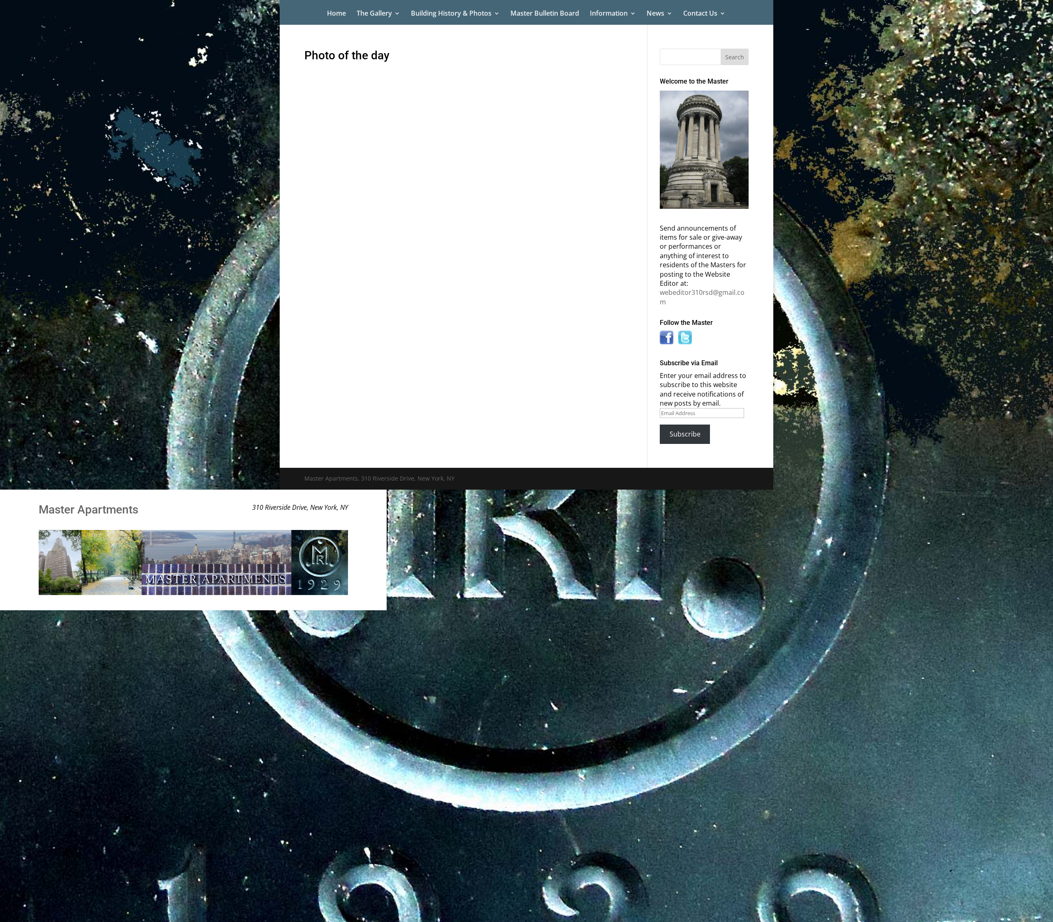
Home (336, 14)
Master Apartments (88, 509)
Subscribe (685, 434)
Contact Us (700, 14)
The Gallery (374, 14)
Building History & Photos (451, 14)
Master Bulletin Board (544, 14)
